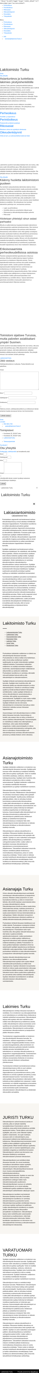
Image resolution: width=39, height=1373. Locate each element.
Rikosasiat (7, 10)
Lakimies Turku (11, 641)
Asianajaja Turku (11, 639)
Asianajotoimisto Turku (13, 637)
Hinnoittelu (7, 14)
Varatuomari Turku (12, 645)
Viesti (2, 370)
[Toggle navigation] (34, 504)
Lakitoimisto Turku (7, 488)
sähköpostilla (12, 451)
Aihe (1, 460)
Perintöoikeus (8, 7)
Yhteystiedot (8, 16)
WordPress (34, 1372)
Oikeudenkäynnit (9, 12)
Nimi (2, 393)
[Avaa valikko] (37, 488)
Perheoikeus (8, 5)
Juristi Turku (10, 643)
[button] (19, 20)
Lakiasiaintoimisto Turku (14, 632)
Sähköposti (4, 398)
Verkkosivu (3, 402)
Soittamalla (3, 451)
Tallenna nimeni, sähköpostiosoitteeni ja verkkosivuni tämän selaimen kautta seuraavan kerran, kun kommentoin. (19, 410)
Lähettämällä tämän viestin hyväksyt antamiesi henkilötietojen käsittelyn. (15, 479)
